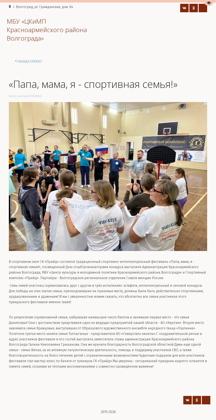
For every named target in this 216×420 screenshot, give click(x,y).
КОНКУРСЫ (57, 30)
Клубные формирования (168, 30)
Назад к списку (30, 61)
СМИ (80, 30)
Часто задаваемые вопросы (116, 30)
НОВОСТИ (31, 30)
